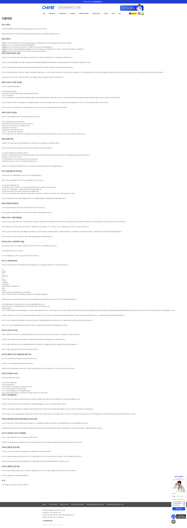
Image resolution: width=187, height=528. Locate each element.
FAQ (120, 13)
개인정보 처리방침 (53, 504)
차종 (173, 499)
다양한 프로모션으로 (93, 2)
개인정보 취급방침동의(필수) (178, 503)
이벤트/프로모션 (96, 13)
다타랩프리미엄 (62, 13)
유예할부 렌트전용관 (84, 13)
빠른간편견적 (52, 13)
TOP (173, 521)
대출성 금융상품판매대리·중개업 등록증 (95, 504)
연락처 (173, 496)
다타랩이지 (72, 13)
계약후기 (106, 13)
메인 (44, 13)
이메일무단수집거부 (64, 504)
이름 (173, 493)
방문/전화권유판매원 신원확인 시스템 (115, 504)
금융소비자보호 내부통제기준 (77, 504)
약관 (184, 503)
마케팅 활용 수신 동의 (177, 505)
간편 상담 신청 (179, 508)
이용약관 (44, 504)
